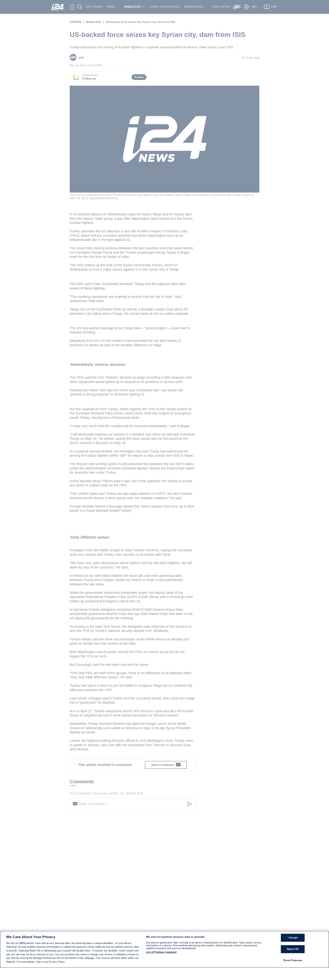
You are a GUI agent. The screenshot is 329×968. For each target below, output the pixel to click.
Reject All (292, 949)
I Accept (293, 937)
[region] (164, 949)
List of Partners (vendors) (161, 952)
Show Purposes (292, 960)
